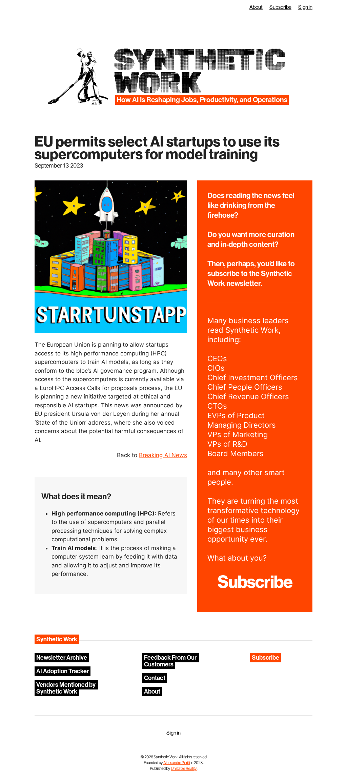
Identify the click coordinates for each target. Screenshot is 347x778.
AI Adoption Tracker (62, 671)
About (256, 7)
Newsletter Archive (61, 658)
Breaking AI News (163, 455)
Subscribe (280, 7)
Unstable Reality (184, 768)
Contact (154, 678)
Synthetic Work (199, 71)
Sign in (305, 7)
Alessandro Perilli (176, 762)
